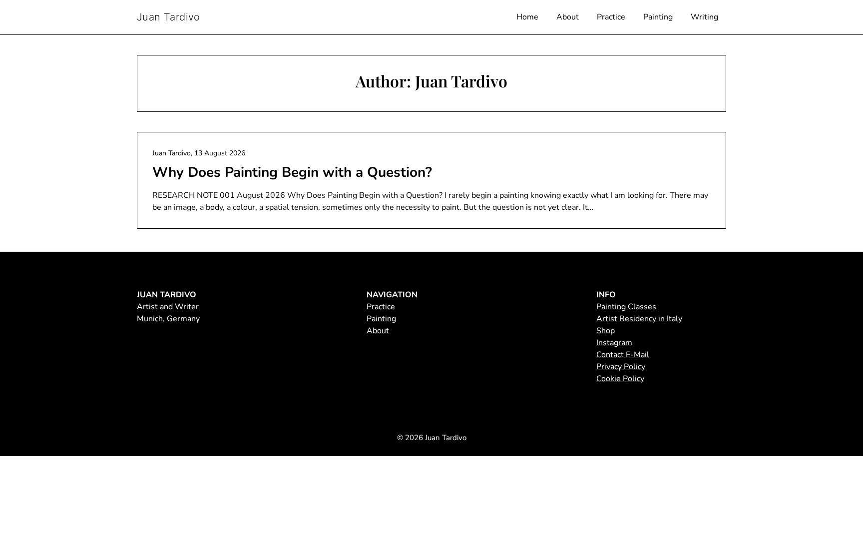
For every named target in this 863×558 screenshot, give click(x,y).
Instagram (614, 342)
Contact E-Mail (622, 354)
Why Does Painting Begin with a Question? (292, 172)
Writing (704, 16)
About (567, 16)
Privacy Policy (620, 366)
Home (527, 16)
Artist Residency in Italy (639, 318)
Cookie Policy (620, 378)
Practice (611, 16)
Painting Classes (626, 306)
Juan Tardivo (168, 17)
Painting (658, 16)
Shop (605, 330)
